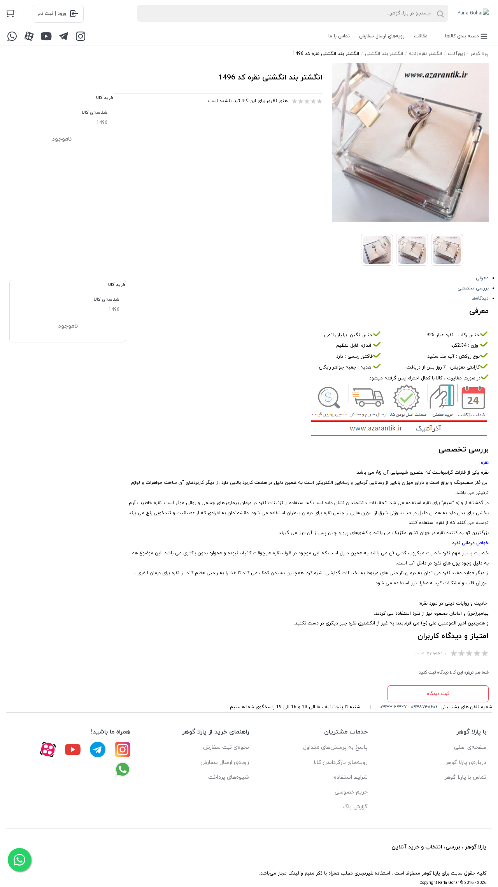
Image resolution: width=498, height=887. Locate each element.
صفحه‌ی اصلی (470, 747)
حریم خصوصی (351, 792)
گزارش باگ (355, 807)
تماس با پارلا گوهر (465, 777)
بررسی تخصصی (473, 288)
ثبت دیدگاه (438, 694)
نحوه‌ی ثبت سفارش (226, 747)
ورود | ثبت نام (52, 14)
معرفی (482, 278)
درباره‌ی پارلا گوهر (465, 762)
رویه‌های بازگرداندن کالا (341, 762)
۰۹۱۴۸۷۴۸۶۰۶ (424, 707)
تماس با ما (339, 36)
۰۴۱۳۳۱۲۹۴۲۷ (393, 707)
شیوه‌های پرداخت (228, 777)
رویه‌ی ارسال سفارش (224, 762)
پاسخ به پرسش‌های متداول (335, 747)
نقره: (484, 463)
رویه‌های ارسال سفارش (382, 36)
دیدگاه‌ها (480, 298)
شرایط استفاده (351, 777)
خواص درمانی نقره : (469, 543)
